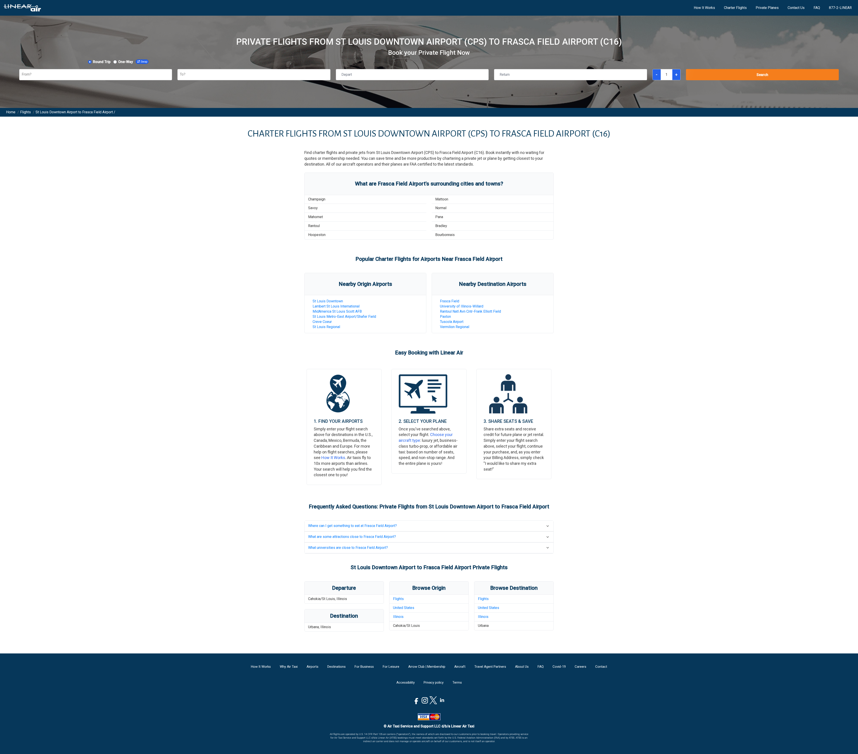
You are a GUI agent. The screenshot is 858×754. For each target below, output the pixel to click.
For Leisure (391, 667)
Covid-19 (559, 667)
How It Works (704, 8)
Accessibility (405, 682)
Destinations (336, 667)
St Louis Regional (326, 327)
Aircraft (459, 667)
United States (403, 608)
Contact (601, 667)
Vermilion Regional (454, 327)
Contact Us (796, 8)
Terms (457, 682)
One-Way (125, 62)
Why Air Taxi (289, 667)
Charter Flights (735, 8)
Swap (144, 61)
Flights (398, 599)
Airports (312, 667)
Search (762, 75)
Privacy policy (434, 682)
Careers (580, 667)
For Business (364, 667)
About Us (522, 667)
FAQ (817, 8)
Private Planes (767, 8)
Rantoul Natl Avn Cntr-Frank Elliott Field (470, 311)
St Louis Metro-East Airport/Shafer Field (344, 316)
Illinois (398, 617)
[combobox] (22, 74)
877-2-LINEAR (840, 8)
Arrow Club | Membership (426, 667)
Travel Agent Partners (490, 667)
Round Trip (102, 62)
